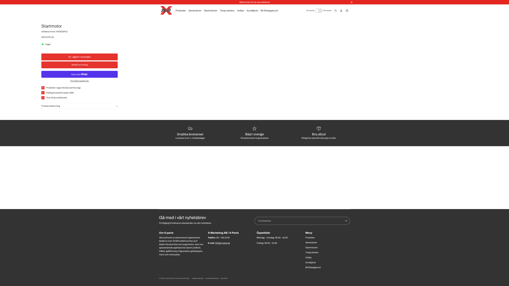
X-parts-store (169, 278)
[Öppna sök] (336, 11)
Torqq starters (311, 252)
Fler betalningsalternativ (79, 81)
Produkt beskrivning (50, 106)
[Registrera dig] (346, 221)
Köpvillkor (224, 278)
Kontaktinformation (212, 278)
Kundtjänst (310, 262)
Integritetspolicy (198, 278)
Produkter (310, 237)
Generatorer (311, 242)
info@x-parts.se (222, 243)
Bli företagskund (313, 267)
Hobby (308, 257)
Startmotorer (311, 247)
